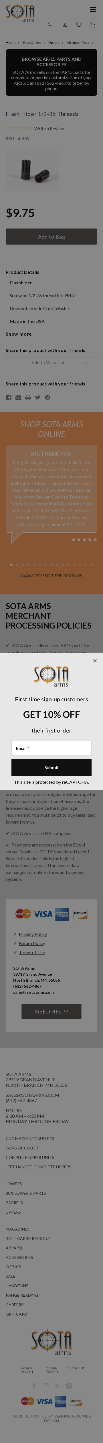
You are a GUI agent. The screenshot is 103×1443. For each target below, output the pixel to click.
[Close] (95, 660)
